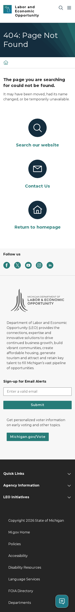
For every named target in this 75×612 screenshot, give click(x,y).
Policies (14, 544)
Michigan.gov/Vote (27, 437)
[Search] (60, 7)
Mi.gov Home (19, 532)
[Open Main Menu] (69, 7)
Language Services (24, 579)
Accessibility (18, 556)
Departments (19, 603)
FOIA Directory (20, 591)
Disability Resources (24, 567)
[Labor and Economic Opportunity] (5, 62)
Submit (37, 405)
